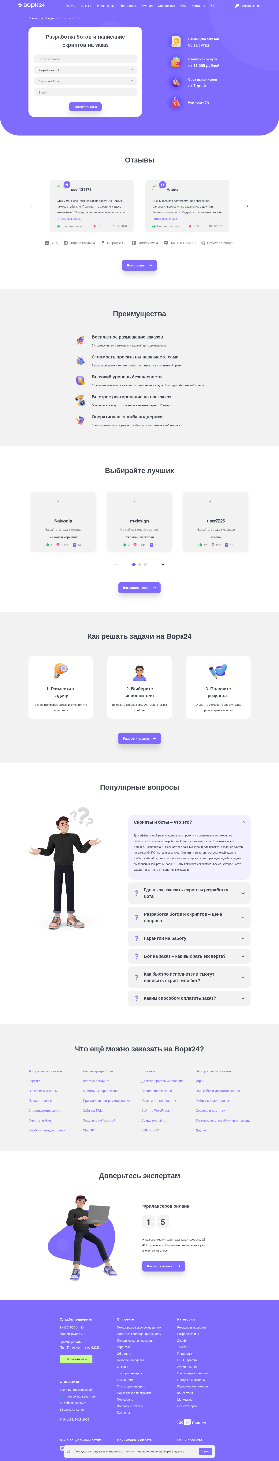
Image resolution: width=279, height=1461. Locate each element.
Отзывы (122, 1366)
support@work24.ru (73, 1334)
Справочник (166, 5)
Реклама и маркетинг (192, 1327)
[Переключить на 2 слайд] (139, 564)
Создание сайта (153, 1120)
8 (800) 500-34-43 (72, 1327)
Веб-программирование (213, 1071)
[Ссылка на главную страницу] (31, 5)
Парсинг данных (40, 1100)
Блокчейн (148, 1071)
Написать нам (76, 1359)
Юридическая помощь (193, 1386)
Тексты (182, 1347)
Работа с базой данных (213, 1100)
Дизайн (182, 1340)
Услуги (71, 5)
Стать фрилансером (131, 1386)
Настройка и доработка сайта (218, 1090)
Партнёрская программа (134, 1393)
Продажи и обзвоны (191, 1380)
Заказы (86, 5)
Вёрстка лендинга (96, 1080)
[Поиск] (213, 5)
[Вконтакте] (62, 1448)
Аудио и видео (187, 1366)
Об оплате (124, 1353)
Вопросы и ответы (130, 1406)
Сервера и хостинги (210, 1110)
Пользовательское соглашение (139, 1327)
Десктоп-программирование (162, 1080)
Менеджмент (186, 1399)
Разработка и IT (188, 1334)
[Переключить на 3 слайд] (145, 564)
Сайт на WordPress (155, 1110)
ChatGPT (89, 1130)
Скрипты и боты (40, 1120)
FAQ (183, 5)
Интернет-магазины (43, 1090)
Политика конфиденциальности (139, 1334)
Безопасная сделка (130, 1360)
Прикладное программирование (106, 1100)
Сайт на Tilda (92, 1110)
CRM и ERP (150, 1130)
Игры (199, 1080)
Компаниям (125, 1380)
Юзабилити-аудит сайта (46, 1130)
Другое (201, 1130)
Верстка (34, 1080)
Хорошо (205, 1451)
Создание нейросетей (99, 1120)
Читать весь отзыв (69, 218)
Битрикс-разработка (98, 1071)
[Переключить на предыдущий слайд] (31, 206)
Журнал (147, 5)
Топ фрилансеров (129, 1373)
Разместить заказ (85, 107)
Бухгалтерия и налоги (192, 1373)
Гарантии (123, 1347)
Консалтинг (185, 1393)
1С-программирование (45, 1071)
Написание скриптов (156, 1090)
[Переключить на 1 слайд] (134, 564)
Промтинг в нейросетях (158, 1100)
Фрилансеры (105, 5)
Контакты (198, 5)
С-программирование (44, 1110)
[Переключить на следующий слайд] (247, 206)
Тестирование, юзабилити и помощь (223, 1120)
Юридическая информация (136, 1340)
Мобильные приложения (101, 1090)
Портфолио (128, 5)
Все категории (187, 1406)
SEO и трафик (187, 1360)
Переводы (184, 1353)
